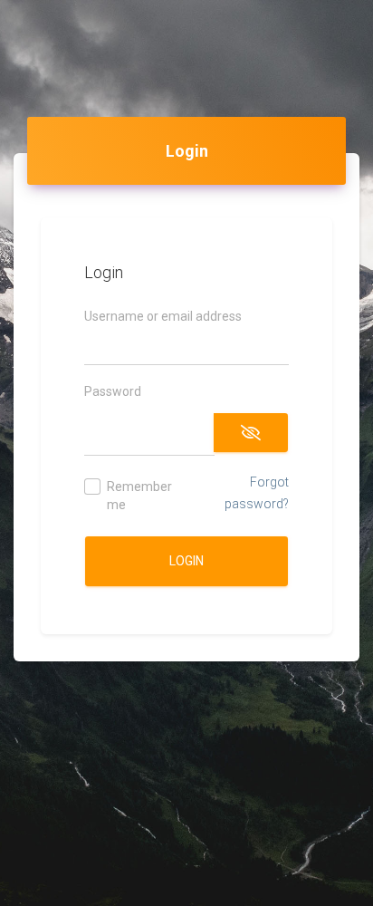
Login (186, 561)
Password (112, 391)
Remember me (139, 495)
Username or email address (163, 316)
